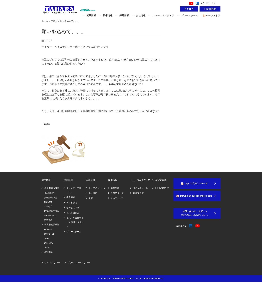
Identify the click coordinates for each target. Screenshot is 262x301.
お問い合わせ (162, 187)
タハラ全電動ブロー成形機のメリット (74, 222)
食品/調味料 (49, 193)
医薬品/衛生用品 (51, 211)
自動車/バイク (50, 215)
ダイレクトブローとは (74, 190)
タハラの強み (72, 213)
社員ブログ (138, 193)
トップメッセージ (97, 188)
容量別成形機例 (51, 224)
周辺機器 (48, 252)
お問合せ (211, 9)
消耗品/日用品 (50, 197)
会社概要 (93, 193)
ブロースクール (189, 15)
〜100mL (48, 229)
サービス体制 (72, 207)
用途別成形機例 (51, 188)
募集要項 (115, 188)
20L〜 (46, 247)
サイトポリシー (52, 262)
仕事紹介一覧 (117, 193)
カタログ (188, 9)
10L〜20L (48, 243)
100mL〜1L (49, 234)
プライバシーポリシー (78, 262)
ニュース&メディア (140, 180)
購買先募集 (160, 180)
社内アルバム (117, 198)
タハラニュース (140, 188)
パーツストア (213, 15)
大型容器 (48, 220)
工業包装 (48, 206)
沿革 (91, 198)
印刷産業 (48, 202)
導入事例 (70, 197)
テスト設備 (71, 202)
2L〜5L (47, 238)
